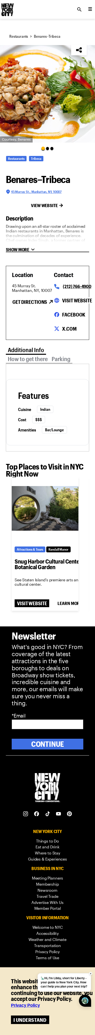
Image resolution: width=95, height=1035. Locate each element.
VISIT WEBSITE (32, 603)
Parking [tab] (61, 358)
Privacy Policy (25, 1005)
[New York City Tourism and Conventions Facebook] (37, 814)
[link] (47, 841)
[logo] (7, 8)
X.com (69, 329)
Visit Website (77, 300)
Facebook (73, 314)
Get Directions (29, 302)
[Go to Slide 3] (51, 148)
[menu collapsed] (90, 9)
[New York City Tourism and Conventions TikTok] (48, 814)
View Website (44, 205)
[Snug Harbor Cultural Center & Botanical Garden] (45, 508)
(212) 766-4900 (77, 286)
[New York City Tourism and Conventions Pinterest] (69, 814)
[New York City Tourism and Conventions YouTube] (59, 814)
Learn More (69, 603)
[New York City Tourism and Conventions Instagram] (26, 814)
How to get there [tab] (28, 358)
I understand (29, 1020)
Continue (47, 744)
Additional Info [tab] (26, 349)
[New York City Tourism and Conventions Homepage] (47, 788)
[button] (47, 94)
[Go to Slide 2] (47, 148)
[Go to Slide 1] (43, 148)
